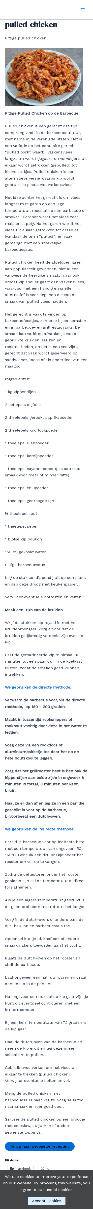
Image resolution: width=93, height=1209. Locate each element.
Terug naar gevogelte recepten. (40, 1146)
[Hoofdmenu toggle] (82, 9)
